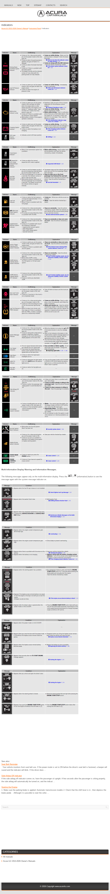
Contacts (50, 5)
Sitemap (37, 5)
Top (27, 5)
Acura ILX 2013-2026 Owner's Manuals (19, 861)
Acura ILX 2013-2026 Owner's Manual (14, 28)
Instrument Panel (35, 28)
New (19, 5)
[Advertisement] (55, 39)
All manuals (8, 857)
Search (63, 5)
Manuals (8, 5)
